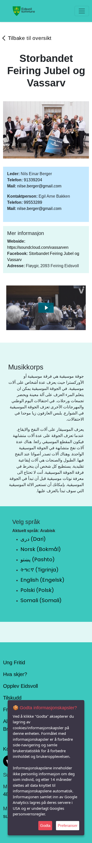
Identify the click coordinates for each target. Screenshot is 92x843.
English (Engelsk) (42, 579)
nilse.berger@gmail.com (39, 186)
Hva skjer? (15, 674)
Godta (45, 825)
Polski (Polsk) (37, 590)
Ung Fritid (14, 662)
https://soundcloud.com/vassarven (37, 247)
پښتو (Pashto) (37, 559)
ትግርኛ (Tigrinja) (39, 569)
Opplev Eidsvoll (20, 686)
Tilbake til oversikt (30, 38)
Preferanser (67, 825)
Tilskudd (12, 698)
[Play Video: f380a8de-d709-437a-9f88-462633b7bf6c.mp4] (46, 308)
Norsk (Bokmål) (40, 549)
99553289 (33, 202)
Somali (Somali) (41, 600)
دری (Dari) (33, 539)
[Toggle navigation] (82, 11)
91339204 (33, 180)
